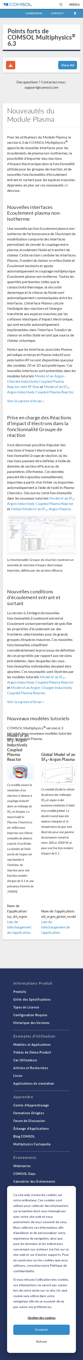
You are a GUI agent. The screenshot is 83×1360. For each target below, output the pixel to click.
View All (67, 65)
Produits (19, 991)
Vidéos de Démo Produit (32, 1052)
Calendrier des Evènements (34, 1181)
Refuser (41, 1341)
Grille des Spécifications (32, 999)
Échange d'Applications (31, 1128)
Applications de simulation (33, 1083)
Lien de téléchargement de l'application (19, 927)
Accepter (41, 1329)
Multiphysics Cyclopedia (32, 1144)
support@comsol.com (42, 87)
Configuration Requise (30, 1015)
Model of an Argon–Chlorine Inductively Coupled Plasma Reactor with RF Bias (36, 381)
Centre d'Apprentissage (31, 1105)
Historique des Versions (31, 1022)
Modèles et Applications (32, 1044)
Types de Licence (26, 1007)
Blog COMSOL (24, 1136)
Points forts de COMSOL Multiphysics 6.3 (41, 37)
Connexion (33, 13)
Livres (17, 1075)
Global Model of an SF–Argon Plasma (40, 509)
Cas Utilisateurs (25, 1060)
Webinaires (22, 1166)
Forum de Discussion (29, 1120)
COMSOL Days (24, 1173)
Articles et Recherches (30, 1068)
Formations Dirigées (28, 1113)
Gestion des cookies (42, 1318)
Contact (57, 13)
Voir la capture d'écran (24, 401)
